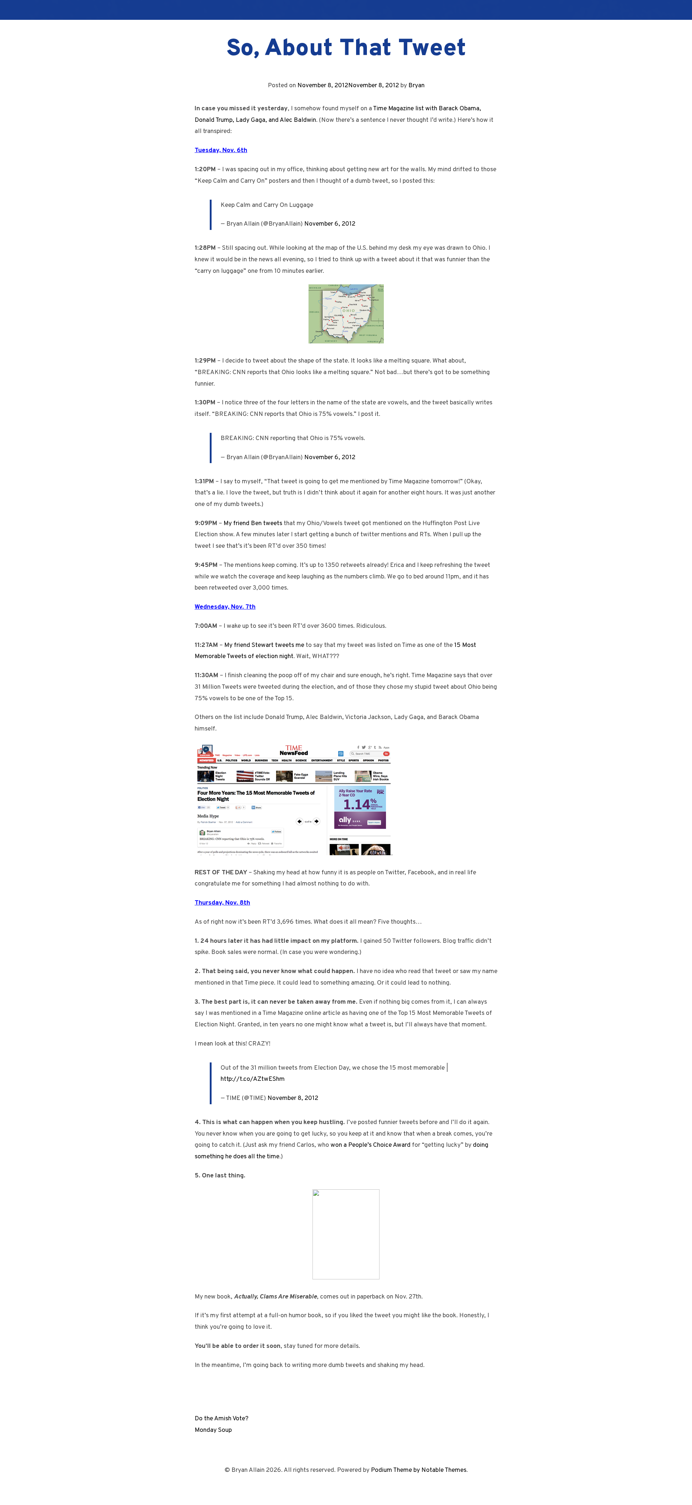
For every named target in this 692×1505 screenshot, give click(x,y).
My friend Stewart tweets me (264, 645)
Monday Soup (213, 1430)
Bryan (416, 85)
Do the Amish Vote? (221, 1419)
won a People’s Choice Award (371, 1145)
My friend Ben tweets (252, 523)
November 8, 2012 (292, 1098)
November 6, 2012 (329, 224)
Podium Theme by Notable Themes (418, 1470)
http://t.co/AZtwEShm (253, 1079)
